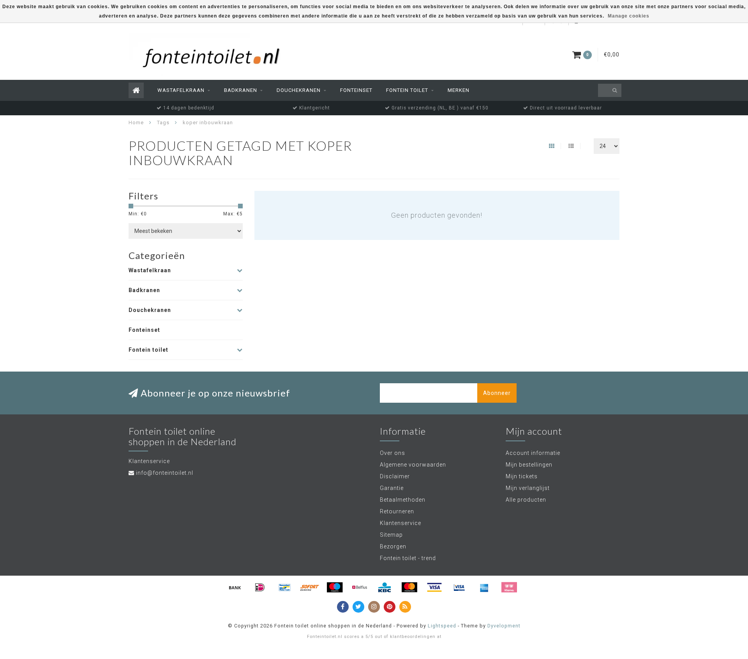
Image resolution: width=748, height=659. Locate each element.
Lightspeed (442, 626)
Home (136, 122)
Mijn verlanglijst (528, 488)
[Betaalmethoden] (235, 587)
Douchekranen (299, 90)
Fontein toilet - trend (408, 558)
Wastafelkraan (181, 90)
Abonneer (497, 393)
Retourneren (397, 511)
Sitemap (391, 535)
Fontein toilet (407, 90)
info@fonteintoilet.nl (164, 473)
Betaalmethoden (402, 500)
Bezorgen (393, 546)
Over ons (392, 453)
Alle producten (526, 500)
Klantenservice (400, 523)
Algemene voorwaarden (413, 465)
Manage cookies (628, 16)
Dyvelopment (503, 626)
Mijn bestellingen (529, 465)
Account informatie (533, 453)
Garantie (392, 488)
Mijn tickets (522, 476)
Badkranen (240, 90)
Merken (458, 90)
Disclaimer (395, 476)
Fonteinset (356, 90)
